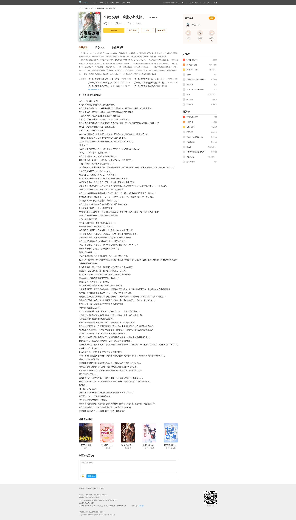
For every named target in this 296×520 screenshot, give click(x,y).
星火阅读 (88, 488)
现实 (92, 8)
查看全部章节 (93, 90)
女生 (86, 8)
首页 (95, 2)
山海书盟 (102, 488)
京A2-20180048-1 (84, 512)
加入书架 (132, 30)
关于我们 (81, 495)
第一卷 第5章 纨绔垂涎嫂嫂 (145, 86)
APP (128, 2)
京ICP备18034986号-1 (97, 512)
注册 (215, 2)
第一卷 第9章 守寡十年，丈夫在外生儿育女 (150, 79)
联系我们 (104, 495)
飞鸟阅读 (95, 488)
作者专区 (195, 2)
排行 (112, 2)
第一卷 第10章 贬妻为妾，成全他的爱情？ (104, 79)
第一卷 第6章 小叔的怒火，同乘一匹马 (104, 86)
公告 (123, 2)
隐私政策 (96, 495)
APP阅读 (161, 30)
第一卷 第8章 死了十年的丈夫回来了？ (104, 83)
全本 (117, 2)
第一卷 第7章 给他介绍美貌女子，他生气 (150, 83)
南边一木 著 (153, 17)
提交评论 (91, 476)
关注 (211, 18)
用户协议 (89, 495)
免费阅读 (114, 30)
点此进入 (141, 506)
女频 (101, 2)
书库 (106, 2)
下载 (147, 30)
